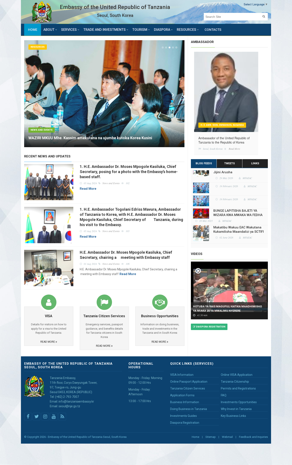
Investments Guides (183, 416)
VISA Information (181, 374)
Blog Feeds (204, 163)
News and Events (42, 130)
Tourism (139, 30)
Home (32, 30)
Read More (88, 189)
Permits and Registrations (238, 388)
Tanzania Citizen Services (187, 388)
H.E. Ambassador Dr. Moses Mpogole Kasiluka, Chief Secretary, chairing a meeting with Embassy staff (126, 255)
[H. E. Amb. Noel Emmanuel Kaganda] (226, 91)
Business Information (184, 402)
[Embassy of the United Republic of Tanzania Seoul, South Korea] (42, 12)
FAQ (223, 395)
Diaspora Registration (210, 326)
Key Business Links (233, 416)
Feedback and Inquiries (253, 436)
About (49, 30)
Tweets (229, 163)
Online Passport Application (188, 381)
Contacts (213, 30)
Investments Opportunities (239, 402)
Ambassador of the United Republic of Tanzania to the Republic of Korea (224, 140)
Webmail (227, 436)
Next (172, 94)
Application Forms (182, 395)
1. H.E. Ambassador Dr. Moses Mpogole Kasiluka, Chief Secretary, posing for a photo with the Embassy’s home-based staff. (129, 171)
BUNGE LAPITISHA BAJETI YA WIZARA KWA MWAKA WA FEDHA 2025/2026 (238, 203)
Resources (186, 30)
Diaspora (162, 30)
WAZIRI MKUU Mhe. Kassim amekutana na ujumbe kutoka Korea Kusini (90, 138)
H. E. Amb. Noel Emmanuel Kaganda (222, 125)
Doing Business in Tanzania (188, 409)
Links (255, 163)
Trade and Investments (104, 30)
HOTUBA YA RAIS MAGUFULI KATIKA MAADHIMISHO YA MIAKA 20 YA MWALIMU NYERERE (227, 308)
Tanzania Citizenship (235, 381)
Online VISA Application (236, 374)
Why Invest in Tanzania (236, 409)
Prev (36, 94)
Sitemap (210, 436)
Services (69, 30)
